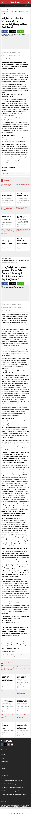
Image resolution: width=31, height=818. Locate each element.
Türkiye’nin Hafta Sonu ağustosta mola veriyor (12, 787)
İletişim (3, 768)
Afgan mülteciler (6, 173)
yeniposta (6, 52)
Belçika (12, 173)
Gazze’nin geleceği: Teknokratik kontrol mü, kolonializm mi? (18, 5)
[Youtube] (12, 744)
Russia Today (4, 656)
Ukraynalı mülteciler (18, 173)
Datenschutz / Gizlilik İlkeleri (8, 765)
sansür (9, 656)
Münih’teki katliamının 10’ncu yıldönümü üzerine (13, 791)
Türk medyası (18, 656)
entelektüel (11, 654)
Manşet (9, 9)
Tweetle (14, 31)
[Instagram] (8, 744)
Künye (3, 758)
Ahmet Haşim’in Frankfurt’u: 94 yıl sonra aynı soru (13, 780)
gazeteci (16, 654)
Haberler (9, 258)
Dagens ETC (5, 654)
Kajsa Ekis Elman (24, 654)
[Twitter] (5, 744)
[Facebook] (2, 744)
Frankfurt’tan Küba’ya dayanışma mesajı (11, 784)
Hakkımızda (4, 754)
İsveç (19, 654)
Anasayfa (4, 9)
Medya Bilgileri (5, 761)
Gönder (21, 31)
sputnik (12, 656)
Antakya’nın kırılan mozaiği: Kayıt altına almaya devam (14, 794)
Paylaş (6, 31)
